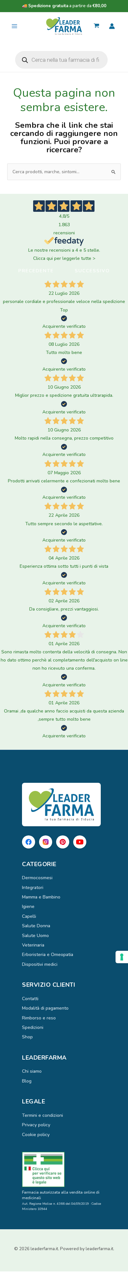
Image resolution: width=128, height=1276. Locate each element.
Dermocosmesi (37, 878)
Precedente (36, 271)
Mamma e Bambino (41, 897)
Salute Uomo (35, 935)
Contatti (30, 999)
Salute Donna (36, 926)
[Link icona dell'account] (112, 26)
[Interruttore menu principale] (14, 26)
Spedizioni (32, 1027)
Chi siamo (32, 1071)
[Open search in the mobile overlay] (61, 60)
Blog (27, 1081)
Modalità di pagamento (45, 1008)
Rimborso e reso (39, 1018)
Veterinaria (33, 945)
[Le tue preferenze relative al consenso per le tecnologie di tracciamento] (122, 957)
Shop (27, 1037)
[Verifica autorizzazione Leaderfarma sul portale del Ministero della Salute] (64, 1169)
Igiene (28, 906)
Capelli (29, 916)
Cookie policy (36, 1135)
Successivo (92, 271)
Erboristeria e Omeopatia (47, 954)
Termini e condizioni (42, 1115)
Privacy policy (36, 1125)
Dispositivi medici (39, 964)
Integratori (32, 887)
